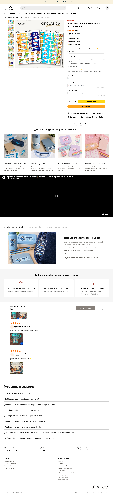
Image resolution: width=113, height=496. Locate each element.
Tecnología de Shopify (29, 492)
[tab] (14, 227)
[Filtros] (97, 308)
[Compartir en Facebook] (76, 124)
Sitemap (107, 492)
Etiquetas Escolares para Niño (15, 17)
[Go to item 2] (23, 315)
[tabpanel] (56, 248)
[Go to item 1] (15, 315)
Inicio (5, 17)
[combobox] (43, 8)
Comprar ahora (86, 106)
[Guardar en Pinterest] (85, 124)
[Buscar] (64, 8)
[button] (42, 2)
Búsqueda (75, 492)
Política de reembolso (97, 492)
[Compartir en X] (81, 124)
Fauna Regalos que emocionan (16, 492)
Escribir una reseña (85, 308)
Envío (78, 36)
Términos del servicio (85, 492)
